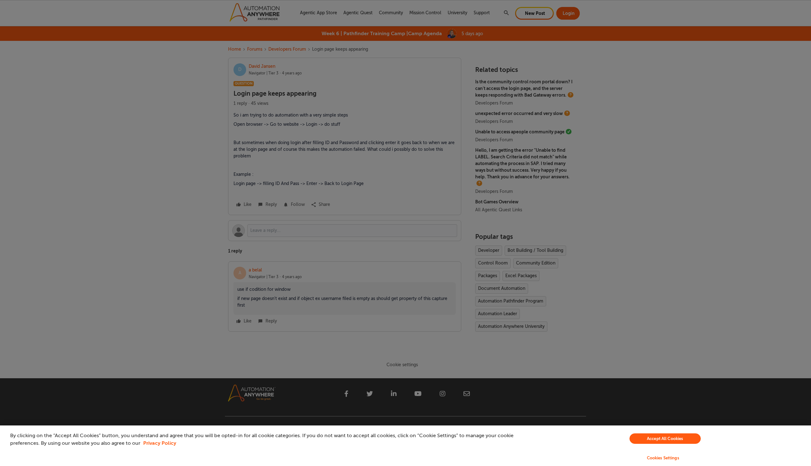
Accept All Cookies (665, 438)
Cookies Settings (663, 458)
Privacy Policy (159, 443)
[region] (405, 445)
